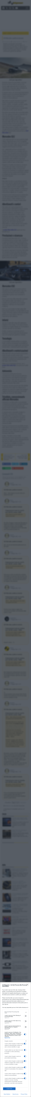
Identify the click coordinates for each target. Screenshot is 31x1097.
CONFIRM (9, 1088)
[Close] (28, 985)
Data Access (15, 1094)
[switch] (25, 1016)
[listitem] (15, 1012)
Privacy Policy (24, 1094)
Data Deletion (7, 1094)
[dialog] (15, 1039)
